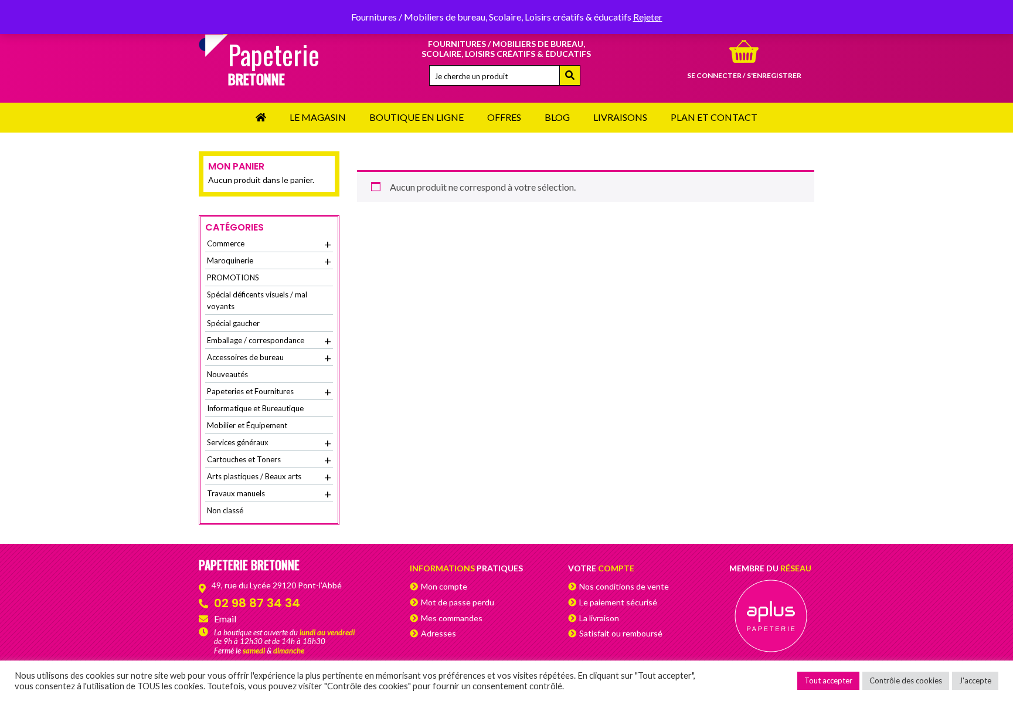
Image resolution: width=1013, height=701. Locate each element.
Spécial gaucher (233, 323)
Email (225, 618)
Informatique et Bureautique (255, 408)
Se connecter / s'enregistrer (744, 75)
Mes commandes (451, 618)
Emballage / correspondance (269, 341)
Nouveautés (227, 374)
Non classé (225, 510)
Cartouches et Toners (269, 460)
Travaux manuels (269, 494)
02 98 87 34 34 (257, 603)
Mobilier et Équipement (247, 425)
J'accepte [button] (975, 680)
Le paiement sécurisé (618, 602)
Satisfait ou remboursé (620, 633)
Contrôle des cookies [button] (905, 680)
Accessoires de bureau (269, 358)
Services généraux (269, 443)
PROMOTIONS (233, 277)
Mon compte (444, 586)
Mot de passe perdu (457, 602)
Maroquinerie (269, 261)
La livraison (599, 618)
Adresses (438, 633)
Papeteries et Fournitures (269, 392)
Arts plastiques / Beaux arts (269, 477)
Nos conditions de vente (624, 586)
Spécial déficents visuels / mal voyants (257, 300)
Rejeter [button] (647, 16)
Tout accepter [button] (828, 680)
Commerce (269, 244)
